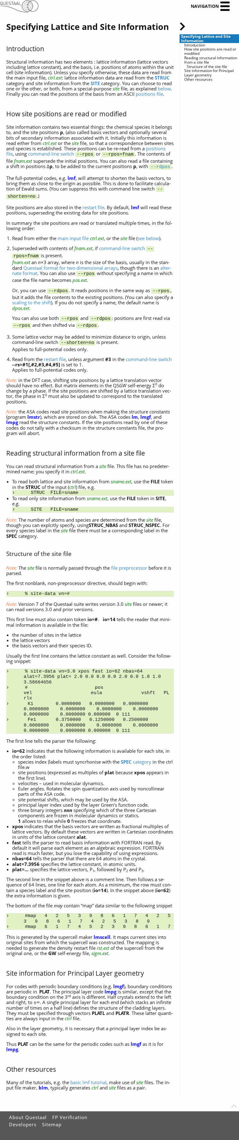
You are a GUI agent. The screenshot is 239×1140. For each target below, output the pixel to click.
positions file (149, 94)
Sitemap (52, 1124)
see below (148, 238)
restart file (93, 207)
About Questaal (28, 1117)
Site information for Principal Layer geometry (209, 73)
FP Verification (69, 1117)
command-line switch (51, 154)
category (136, 762)
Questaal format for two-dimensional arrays (70, 268)
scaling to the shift (31, 302)
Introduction (194, 45)
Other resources (198, 79)
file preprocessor (129, 568)
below (164, 88)
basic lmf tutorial (88, 1082)
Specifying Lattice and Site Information (206, 38)
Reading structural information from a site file (210, 60)
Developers (22, 1124)
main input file (73, 238)
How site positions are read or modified (210, 51)
